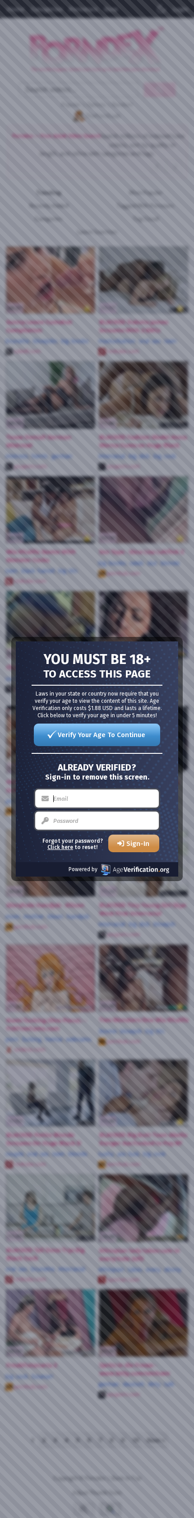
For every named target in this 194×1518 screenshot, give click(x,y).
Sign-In (137, 844)
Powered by (83, 869)
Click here (60, 847)
